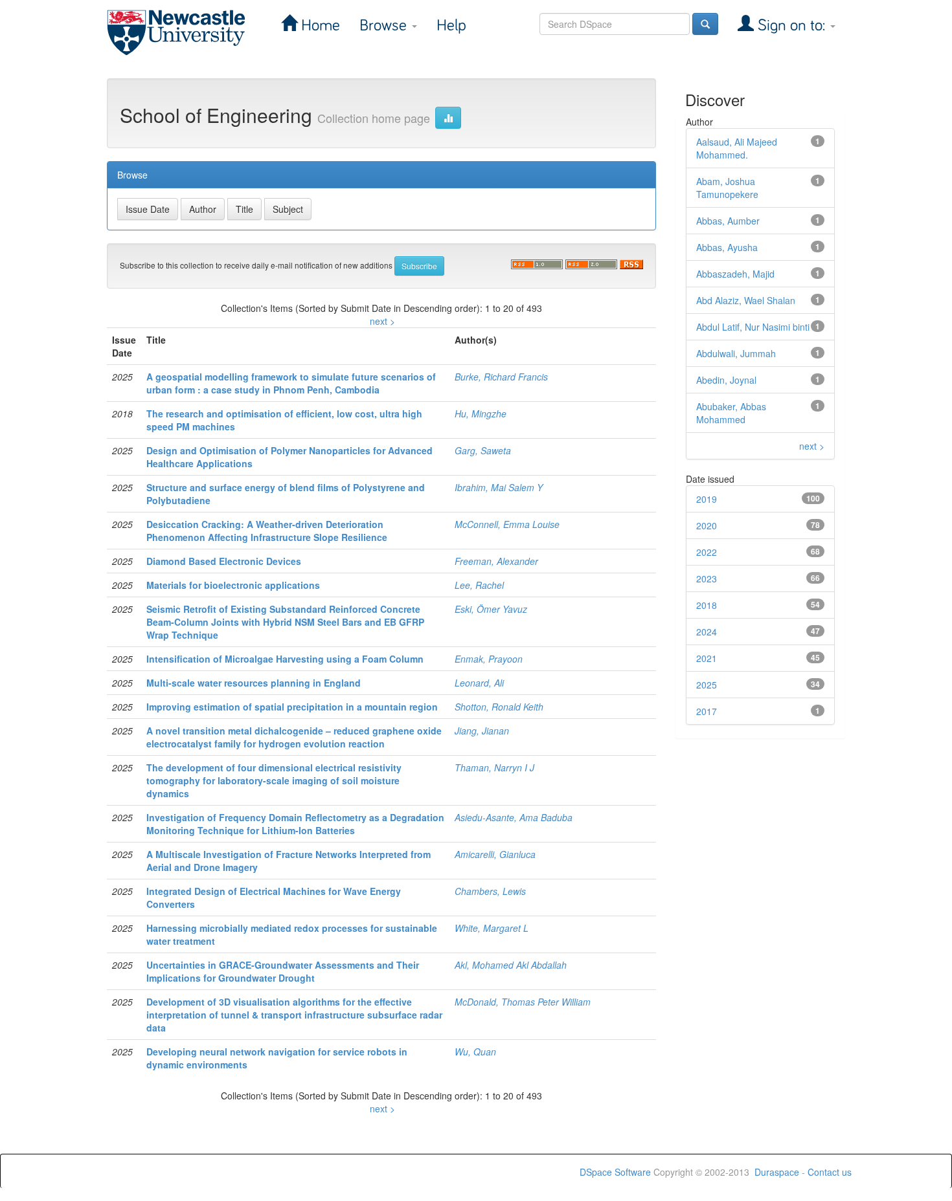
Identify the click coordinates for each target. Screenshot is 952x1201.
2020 (706, 525)
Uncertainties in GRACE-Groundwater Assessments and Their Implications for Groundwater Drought (282, 971)
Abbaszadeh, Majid (735, 273)
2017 (706, 711)
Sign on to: (791, 25)
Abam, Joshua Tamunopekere (727, 188)
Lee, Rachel (479, 584)
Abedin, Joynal (726, 379)
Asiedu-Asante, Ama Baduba (513, 817)
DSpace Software (615, 1171)
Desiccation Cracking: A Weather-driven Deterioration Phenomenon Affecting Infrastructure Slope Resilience (266, 531)
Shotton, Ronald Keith (499, 706)
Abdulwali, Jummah (736, 353)
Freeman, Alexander (496, 561)
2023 (706, 578)
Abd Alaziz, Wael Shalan (745, 300)
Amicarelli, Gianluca (495, 854)
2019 (706, 498)
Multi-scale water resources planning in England (253, 682)
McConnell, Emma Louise (507, 524)
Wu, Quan (475, 1051)
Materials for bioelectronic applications (233, 584)
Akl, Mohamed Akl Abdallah (511, 964)
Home (318, 25)
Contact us (830, 1171)
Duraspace (776, 1171)
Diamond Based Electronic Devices (223, 561)
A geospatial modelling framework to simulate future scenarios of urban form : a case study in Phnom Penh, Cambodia (291, 383)
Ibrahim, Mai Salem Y (499, 487)
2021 (706, 658)
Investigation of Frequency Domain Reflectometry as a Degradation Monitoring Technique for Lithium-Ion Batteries (295, 824)
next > (382, 320)
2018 (706, 605)
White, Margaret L (491, 927)
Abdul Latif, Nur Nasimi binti (753, 326)
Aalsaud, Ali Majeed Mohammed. (736, 148)
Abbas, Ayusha (727, 247)
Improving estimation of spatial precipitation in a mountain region (292, 706)
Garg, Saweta (483, 450)
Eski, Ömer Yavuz (491, 608)
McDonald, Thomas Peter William (523, 1001)
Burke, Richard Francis (501, 376)
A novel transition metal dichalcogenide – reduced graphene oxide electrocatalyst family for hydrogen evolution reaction (294, 737)
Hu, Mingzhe (480, 413)
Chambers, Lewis (490, 891)
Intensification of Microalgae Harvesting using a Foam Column (285, 658)
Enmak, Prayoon (489, 658)
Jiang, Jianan (482, 730)
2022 (706, 551)
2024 (706, 631)
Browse (385, 25)
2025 (706, 684)
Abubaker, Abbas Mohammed (731, 413)
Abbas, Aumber (728, 220)
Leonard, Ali (479, 682)
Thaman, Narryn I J (494, 767)
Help (451, 25)
